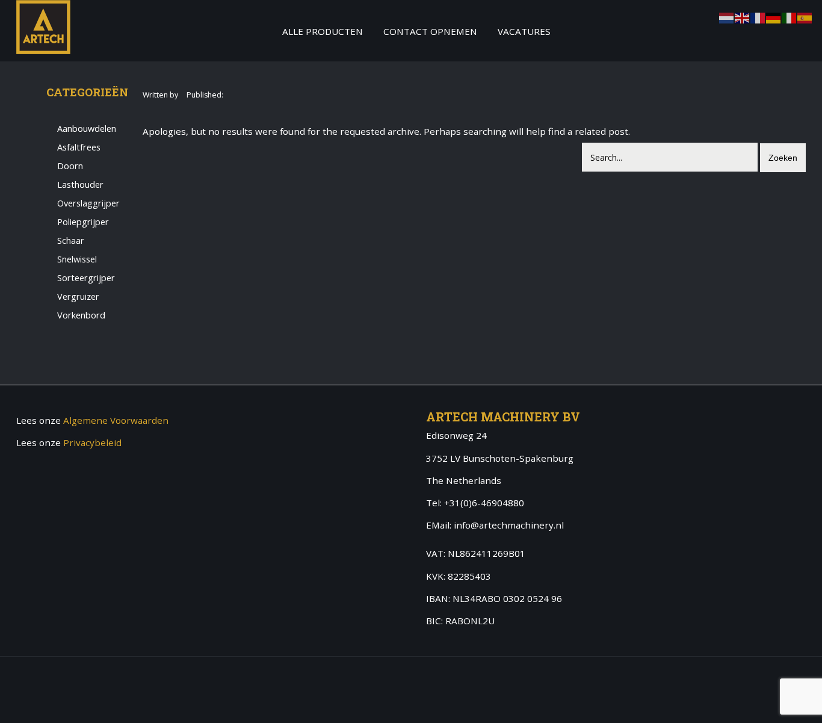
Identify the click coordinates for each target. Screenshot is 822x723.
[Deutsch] (774, 16)
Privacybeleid (92, 442)
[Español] (805, 16)
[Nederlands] (727, 16)
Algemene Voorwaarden (115, 420)
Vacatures (524, 31)
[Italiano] (789, 16)
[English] (742, 16)
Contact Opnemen (430, 31)
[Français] (758, 16)
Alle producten (322, 31)
